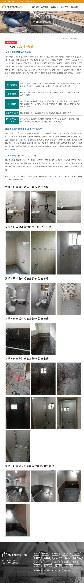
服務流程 (54, 6)
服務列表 (12, 42)
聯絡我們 (74, 6)
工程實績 (64, 38)
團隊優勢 (35, 6)
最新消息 (64, 6)
